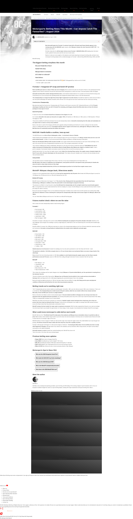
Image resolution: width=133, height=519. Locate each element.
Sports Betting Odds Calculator (10, 493)
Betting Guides (83, 8)
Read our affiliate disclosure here (80, 475)
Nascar (52, 14)
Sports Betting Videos (8, 498)
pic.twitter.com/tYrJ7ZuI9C (79, 80)
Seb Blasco (41, 37)
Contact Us (5, 502)
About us (5, 488)
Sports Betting (73, 8)
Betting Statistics (63, 459)
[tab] (46, 354)
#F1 (65, 80)
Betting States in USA (53, 8)
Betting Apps (64, 8)
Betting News (92, 9)
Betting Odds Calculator (64, 418)
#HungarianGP (69, 80)
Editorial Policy (6, 495)
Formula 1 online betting (77, 56)
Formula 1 (46, 14)
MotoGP (58, 14)
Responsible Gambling (8, 500)
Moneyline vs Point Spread (65, 472)
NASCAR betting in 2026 (89, 56)
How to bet (61, 431)
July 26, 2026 (47, 82)
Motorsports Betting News (76, 14)
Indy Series (65, 14)
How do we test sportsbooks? (10, 492)
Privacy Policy (6, 490)
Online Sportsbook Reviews (39, 8)
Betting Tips (61, 445)
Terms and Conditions (8, 497)
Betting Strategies (63, 404)
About (98, 8)
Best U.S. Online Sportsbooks (39, 18)
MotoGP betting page (67, 196)
